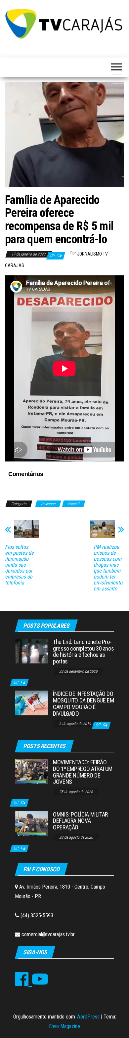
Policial (73, 503)
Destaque (48, 503)
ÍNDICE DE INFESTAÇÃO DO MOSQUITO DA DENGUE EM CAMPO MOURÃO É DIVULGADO (83, 703)
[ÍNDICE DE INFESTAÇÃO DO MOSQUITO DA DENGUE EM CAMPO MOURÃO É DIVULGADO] (31, 702)
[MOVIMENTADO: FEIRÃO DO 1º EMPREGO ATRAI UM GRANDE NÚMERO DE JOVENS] (31, 771)
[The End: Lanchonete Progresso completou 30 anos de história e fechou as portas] (31, 651)
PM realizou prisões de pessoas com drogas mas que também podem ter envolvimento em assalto (108, 568)
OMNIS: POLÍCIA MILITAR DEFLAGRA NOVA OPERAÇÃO (80, 821)
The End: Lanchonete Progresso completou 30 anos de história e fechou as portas (83, 651)
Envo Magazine (64, 1026)
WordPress (88, 1017)
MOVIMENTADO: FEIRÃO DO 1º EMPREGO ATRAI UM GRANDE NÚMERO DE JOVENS (82, 772)
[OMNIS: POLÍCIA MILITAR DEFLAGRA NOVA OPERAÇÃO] (31, 823)
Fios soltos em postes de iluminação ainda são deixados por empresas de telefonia (19, 565)
